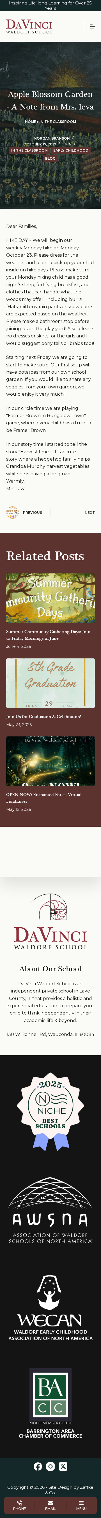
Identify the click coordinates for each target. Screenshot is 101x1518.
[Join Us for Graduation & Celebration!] (50, 683)
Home (30, 122)
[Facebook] (38, 1466)
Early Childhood (70, 150)
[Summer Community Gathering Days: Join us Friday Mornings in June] (50, 598)
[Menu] (92, 26)
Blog (50, 158)
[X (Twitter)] (63, 1466)
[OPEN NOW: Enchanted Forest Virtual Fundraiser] (50, 761)
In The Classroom (58, 122)
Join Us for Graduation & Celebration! (43, 717)
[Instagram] (50, 1466)
